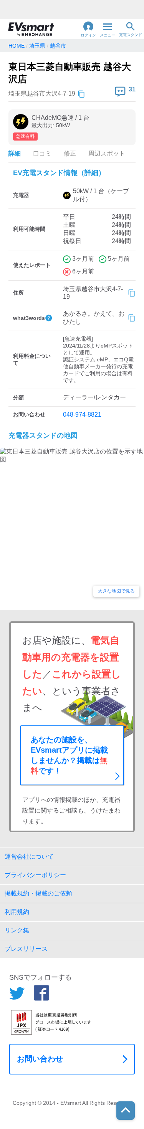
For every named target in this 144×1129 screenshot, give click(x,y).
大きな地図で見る (116, 591)
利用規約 (17, 912)
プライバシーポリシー (35, 875)
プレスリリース (26, 948)
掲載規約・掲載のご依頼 (38, 893)
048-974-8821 (82, 414)
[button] (88, 29)
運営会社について (29, 856)
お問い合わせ (40, 1059)
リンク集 (17, 930)
